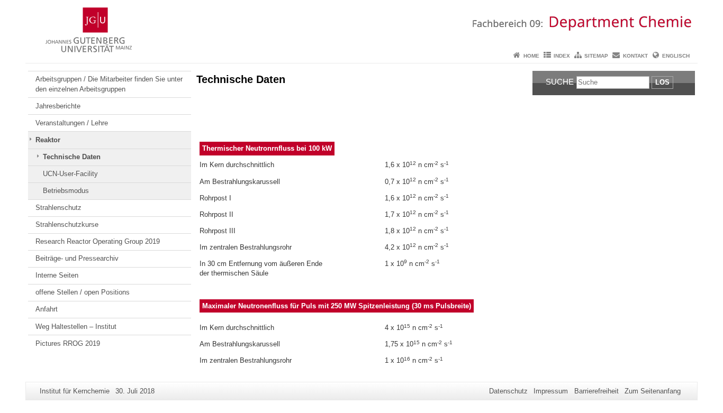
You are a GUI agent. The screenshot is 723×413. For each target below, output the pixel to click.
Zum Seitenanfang (653, 391)
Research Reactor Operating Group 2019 (97, 241)
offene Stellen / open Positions (82, 292)
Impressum (551, 391)
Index (562, 56)
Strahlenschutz (58, 208)
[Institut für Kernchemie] (361, 24)
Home (531, 56)
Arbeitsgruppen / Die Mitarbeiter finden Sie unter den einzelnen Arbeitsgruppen (109, 84)
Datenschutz (508, 391)
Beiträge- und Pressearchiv (77, 258)
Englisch (676, 56)
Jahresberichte (57, 106)
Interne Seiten (56, 275)
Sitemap (596, 56)
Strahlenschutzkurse (66, 224)
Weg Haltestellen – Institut (75, 327)
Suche (560, 81)
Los (662, 82)
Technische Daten (72, 157)
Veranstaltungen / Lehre (71, 123)
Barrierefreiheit (596, 391)
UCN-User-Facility (70, 174)
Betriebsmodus (66, 191)
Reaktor (47, 140)
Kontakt (635, 56)
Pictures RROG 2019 (67, 343)
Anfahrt (46, 309)
